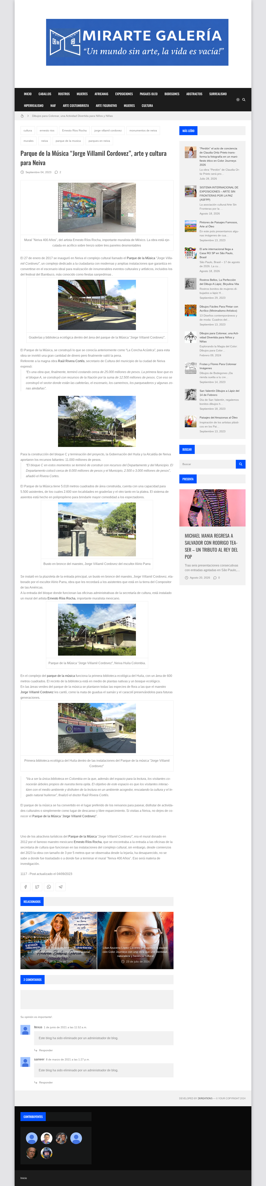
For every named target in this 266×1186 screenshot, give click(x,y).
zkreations (205, 1098)
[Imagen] (212, 508)
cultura (28, 130)
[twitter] (37, 887)
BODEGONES (172, 93)
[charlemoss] (32, 1153)
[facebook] (25, 887)
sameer (39, 1059)
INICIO (28, 93)
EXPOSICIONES (124, 93)
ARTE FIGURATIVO (106, 105)
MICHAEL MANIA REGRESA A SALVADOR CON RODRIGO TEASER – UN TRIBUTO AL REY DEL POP (211, 546)
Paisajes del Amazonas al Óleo (219, 417)
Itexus (38, 1027)
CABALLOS (45, 93)
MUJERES (82, 93)
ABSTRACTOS (194, 93)
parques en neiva (99, 140)
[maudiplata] (46, 1153)
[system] (238, 99)
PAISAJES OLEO (149, 93)
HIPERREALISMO (33, 105)
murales (28, 140)
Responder (46, 1050)
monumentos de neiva (143, 130)
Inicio (23, 1178)
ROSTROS (64, 93)
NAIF (53, 105)
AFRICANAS (101, 93)
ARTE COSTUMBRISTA (76, 105)
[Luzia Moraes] (61, 1138)
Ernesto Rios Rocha (74, 130)
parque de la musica (68, 140)
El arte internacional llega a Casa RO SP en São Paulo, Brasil (216, 253)
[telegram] (60, 887)
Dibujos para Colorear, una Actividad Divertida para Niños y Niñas (219, 337)
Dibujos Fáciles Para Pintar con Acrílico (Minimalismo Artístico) (70, 115)
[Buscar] (244, 99)
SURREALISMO (218, 93)
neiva (44, 140)
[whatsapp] (49, 887)
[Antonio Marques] (32, 1138)
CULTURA (147, 105)
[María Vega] (76, 1138)
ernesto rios (47, 130)
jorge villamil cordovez (108, 130)
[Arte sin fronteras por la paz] (46, 1138)
